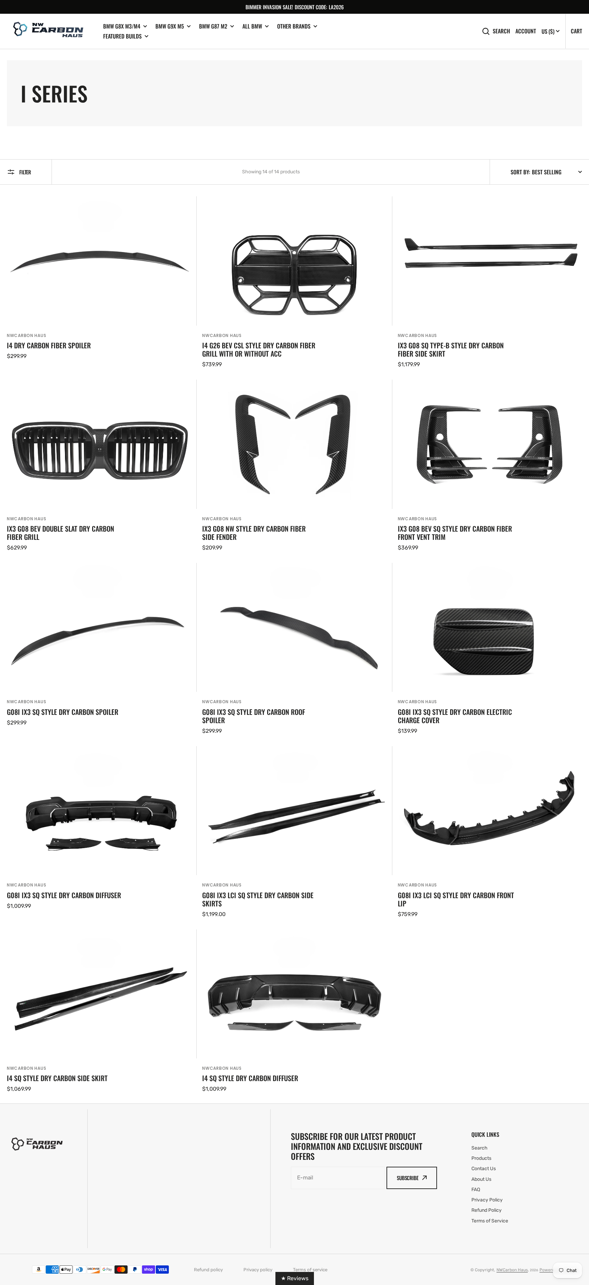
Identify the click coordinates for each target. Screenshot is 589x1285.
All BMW (252, 26)
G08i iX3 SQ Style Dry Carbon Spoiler (62, 712)
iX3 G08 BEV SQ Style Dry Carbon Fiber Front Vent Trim (455, 532)
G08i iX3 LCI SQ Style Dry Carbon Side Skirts (258, 899)
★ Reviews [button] (294, 1278)
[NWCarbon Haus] (50, 31)
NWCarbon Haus (26, 335)
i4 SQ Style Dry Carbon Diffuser (250, 1078)
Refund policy (208, 1269)
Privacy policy (257, 1269)
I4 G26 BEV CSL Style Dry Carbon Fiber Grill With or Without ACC (258, 349)
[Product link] (99, 282)
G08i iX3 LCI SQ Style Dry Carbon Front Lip (456, 899)
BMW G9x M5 (169, 26)
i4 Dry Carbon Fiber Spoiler (49, 345)
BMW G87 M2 (213, 26)
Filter (25, 172)
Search (501, 31)
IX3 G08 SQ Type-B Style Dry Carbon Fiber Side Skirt (451, 349)
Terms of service (310, 1269)
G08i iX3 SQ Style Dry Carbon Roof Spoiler (253, 716)
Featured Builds (122, 36)
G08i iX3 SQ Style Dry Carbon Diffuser (64, 895)
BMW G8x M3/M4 (121, 26)
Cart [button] (576, 31)
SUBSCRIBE (407, 1177)
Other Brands (293, 26)
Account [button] (525, 31)
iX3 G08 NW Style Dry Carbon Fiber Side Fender (254, 532)
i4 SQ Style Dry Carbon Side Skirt (57, 1078)
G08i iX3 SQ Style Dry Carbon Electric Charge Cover (455, 716)
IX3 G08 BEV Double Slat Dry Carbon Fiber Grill (60, 532)
